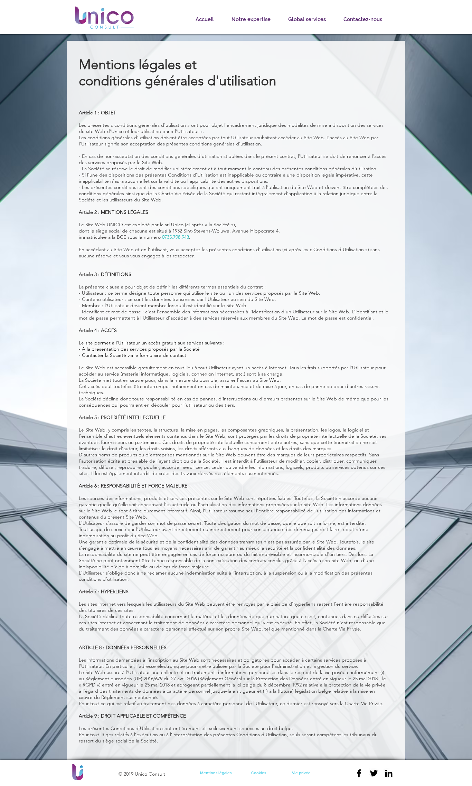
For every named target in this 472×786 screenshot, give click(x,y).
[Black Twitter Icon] (374, 773)
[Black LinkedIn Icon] (389, 773)
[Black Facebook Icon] (359, 773)
